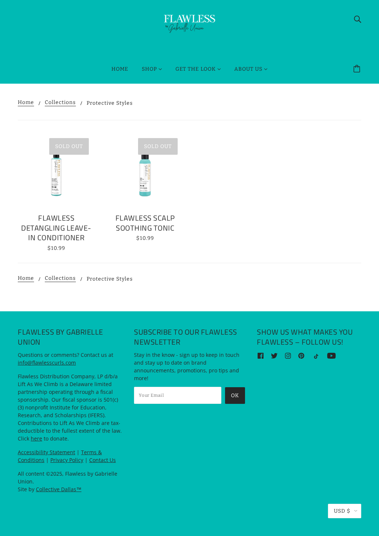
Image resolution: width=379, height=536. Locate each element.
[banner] (189, 23)
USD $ (342, 511)
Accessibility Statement (46, 452)
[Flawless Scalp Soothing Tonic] (145, 170)
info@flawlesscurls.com (47, 362)
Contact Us (102, 459)
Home (26, 102)
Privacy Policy (66, 459)
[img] (357, 19)
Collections (60, 102)
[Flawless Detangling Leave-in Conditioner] (56, 170)
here (36, 438)
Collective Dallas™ (58, 489)
